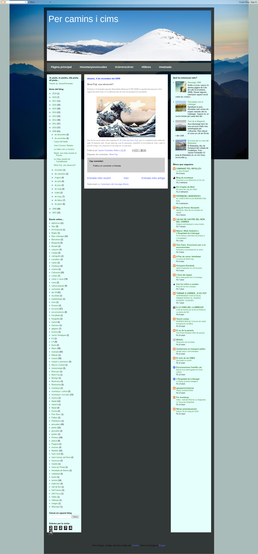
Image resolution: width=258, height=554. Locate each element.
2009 (54, 131)
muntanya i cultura (59, 391)
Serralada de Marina (60, 470)
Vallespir (55, 500)
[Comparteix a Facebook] (141, 150)
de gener (59, 204)
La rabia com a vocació (64, 149)
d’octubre (59, 170)
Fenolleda (56, 315)
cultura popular (58, 286)
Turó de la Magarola (196, 121)
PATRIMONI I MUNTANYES (188, 196)
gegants (55, 329)
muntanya (56, 388)
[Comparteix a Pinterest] (144, 150)
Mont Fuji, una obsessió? (65, 165)
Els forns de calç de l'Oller (186, 189)
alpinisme (56, 223)
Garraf (54, 322)
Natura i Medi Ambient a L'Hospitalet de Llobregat (187, 232)
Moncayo (55, 371)
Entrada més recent (99, 178)
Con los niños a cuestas (187, 284)
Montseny (56, 381)
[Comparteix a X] (139, 150)
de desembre (60, 134)
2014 (54, 112)
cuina (54, 282)
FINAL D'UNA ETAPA (184, 390)
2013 (54, 116)
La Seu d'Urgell (182, 171)
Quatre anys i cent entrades (187, 351)
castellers (56, 259)
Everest (55, 305)
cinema (55, 269)
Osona (54, 411)
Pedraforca (56, 421)
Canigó (54, 253)
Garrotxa (55, 325)
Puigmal (55, 444)
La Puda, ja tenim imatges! (187, 381)
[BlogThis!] (136, 150)
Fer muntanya (182, 397)
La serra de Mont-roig (185, 259)
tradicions (56, 483)
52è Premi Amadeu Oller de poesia (190, 333)
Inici (126, 178)
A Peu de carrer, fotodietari (188, 256)
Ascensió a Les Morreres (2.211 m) (190, 180)
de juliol (58, 181)
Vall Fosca (56, 493)
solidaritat (56, 474)
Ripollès (55, 450)
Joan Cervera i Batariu (63, 145)
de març (58, 196)
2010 (54, 127)
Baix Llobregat (58, 236)
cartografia (56, 256)
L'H (53, 342)
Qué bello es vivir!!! (184, 360)
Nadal (54, 401)
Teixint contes (182, 319)
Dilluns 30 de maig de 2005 (187, 411)
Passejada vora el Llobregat (195, 103)
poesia (54, 441)
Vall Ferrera (56, 490)
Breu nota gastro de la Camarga (189, 277)
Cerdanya (56, 266)
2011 (54, 124)
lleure (54, 345)
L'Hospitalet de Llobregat (187, 379)
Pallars (54, 418)
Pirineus (55, 437)
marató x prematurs (60, 362)
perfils (54, 428)
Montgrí (55, 378)
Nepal (54, 408)
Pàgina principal (61, 67)
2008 (54, 209)
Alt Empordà (57, 230)
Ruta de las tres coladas (186, 287)
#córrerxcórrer (124, 67)
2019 (54, 93)
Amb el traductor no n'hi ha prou (189, 268)
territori (54, 480)
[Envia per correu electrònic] (133, 150)
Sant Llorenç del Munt (61, 457)
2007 (54, 213)
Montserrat (56, 385)
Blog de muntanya (184, 178)
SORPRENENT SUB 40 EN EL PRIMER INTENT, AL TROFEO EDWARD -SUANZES (188, 298)
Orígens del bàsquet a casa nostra (190, 224)
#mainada (165, 67)
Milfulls (179, 340)
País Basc (56, 414)
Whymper (56, 507)
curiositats (56, 289)
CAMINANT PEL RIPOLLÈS (188, 168)
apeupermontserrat (185, 388)
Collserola (56, 272)
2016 (54, 105)
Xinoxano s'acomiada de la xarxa (189, 250)
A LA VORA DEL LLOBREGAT (190, 307)
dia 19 (54, 292)
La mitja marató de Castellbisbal (62, 160)
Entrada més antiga (153, 178)
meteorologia (57, 368)
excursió (55, 309)
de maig (58, 189)
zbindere (135, 545)
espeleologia (57, 299)
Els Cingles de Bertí (185, 187)
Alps (53, 226)
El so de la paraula (185, 330)
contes (54, 276)
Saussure (56, 461)
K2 (53, 338)
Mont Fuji (113, 154)
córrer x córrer (58, 279)
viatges (55, 503)
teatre (54, 477)
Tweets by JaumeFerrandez (61, 83)
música (55, 398)
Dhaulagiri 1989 (194, 82)
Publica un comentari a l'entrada (107, 166)
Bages (54, 233)
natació (55, 404)
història (55, 332)
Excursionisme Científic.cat (189, 367)
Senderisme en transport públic (190, 349)
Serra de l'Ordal (58, 467)
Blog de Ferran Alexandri (187, 208)
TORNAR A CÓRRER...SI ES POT (191, 293)
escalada (55, 296)
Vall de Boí (56, 487)
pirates (54, 434)
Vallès (54, 497)
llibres (54, 348)
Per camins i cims (83, 19)
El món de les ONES (185, 358)
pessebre (55, 431)
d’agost (58, 177)
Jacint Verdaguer (59, 335)
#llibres (146, 67)
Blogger (162, 545)
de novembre (60, 138)
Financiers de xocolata (185, 342)
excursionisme (58, 312)
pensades (56, 424)
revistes (55, 447)
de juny (58, 185)
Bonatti (55, 246)
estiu (54, 302)
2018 (54, 97)
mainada (55, 352)
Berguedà (56, 243)
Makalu (55, 355)
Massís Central (58, 365)
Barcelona (56, 239)
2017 (54, 101)
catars (54, 263)
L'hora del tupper (184, 275)
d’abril (57, 193)
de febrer (59, 200)
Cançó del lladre (61, 141)
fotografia (56, 319)
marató (54, 358)
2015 (54, 108)
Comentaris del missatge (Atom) (115, 184)
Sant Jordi (56, 454)
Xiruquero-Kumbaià (185, 266)
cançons (55, 249)
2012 (54, 120)
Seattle (55, 464)
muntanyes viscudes (60, 395)
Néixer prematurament (186, 409)
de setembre (60, 174)
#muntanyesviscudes (93, 67)
